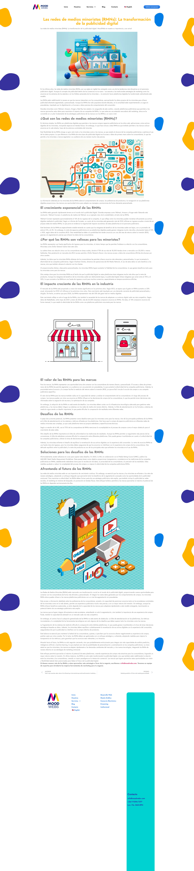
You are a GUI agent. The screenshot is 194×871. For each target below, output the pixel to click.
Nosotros (77, 7)
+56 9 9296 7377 (135, 801)
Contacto (114, 7)
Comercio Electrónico (108, 701)
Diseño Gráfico (106, 698)
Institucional (105, 707)
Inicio (66, 7)
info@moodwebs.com (136, 798)
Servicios (90, 7)
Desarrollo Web (106, 695)
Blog (103, 7)
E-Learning (104, 704)
